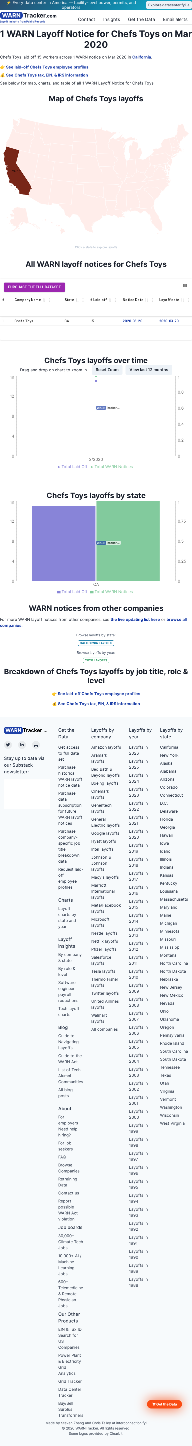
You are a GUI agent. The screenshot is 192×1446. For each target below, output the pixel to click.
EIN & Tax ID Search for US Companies (70, 1338)
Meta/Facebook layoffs (106, 908)
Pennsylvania (172, 1035)
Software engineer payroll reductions (68, 991)
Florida (166, 819)
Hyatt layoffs (103, 841)
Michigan (168, 923)
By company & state (70, 957)
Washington (171, 1107)
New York (169, 755)
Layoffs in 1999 (138, 1128)
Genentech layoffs (101, 808)
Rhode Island (172, 1043)
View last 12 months (149, 369)
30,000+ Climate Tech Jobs (70, 1241)
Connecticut (171, 795)
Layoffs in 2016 (138, 890)
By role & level (66, 971)
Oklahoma (169, 1019)
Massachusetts (174, 899)
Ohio (164, 1011)
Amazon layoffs (106, 747)
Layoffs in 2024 (138, 778)
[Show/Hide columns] (185, 286)
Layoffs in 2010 (138, 974)
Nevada (167, 1003)
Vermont (168, 1099)
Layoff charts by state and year (67, 917)
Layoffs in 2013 (138, 932)
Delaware (169, 811)
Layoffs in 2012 (138, 946)
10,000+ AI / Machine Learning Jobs (70, 1264)
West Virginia (172, 1123)
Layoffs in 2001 (138, 1100)
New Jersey (171, 987)
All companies (104, 1029)
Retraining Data (67, 1181)
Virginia (167, 1091)
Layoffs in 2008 (138, 1002)
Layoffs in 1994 (138, 1198)
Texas (165, 1075)
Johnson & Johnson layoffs (101, 863)
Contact (86, 19)
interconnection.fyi (131, 1423)
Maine (165, 915)
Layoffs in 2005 (138, 1044)
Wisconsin (169, 1115)
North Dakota (173, 971)
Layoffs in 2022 (138, 806)
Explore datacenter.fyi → (169, 5)
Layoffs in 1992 (138, 1226)
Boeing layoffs (104, 783)
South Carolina (174, 1051)
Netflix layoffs (104, 941)
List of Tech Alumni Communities (70, 1075)
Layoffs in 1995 (138, 1184)
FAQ (62, 1156)
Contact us (68, 1192)
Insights (111, 19)
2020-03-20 (132, 321)
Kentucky (168, 883)
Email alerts (175, 19)
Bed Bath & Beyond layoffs (105, 772)
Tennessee (170, 1067)
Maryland (169, 907)
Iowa (164, 843)
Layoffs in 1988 (138, 1282)
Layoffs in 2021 (138, 820)
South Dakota (173, 1059)
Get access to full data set (68, 753)
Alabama (168, 771)
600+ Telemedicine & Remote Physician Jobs (70, 1293)
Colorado (169, 787)
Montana (168, 955)
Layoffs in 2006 (138, 1030)
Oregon (167, 1027)
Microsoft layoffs (100, 922)
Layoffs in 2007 (138, 1016)
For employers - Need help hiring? (69, 1125)
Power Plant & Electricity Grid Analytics (69, 1364)
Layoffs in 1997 (138, 1156)
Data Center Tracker (69, 1392)
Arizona (167, 779)
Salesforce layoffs (101, 960)
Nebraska (169, 979)
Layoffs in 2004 (138, 1058)
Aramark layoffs (99, 758)
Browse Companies (69, 1167)
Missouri (168, 939)
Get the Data (141, 19)
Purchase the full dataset (34, 287)
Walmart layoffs (99, 1018)
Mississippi (170, 947)
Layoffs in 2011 (138, 960)
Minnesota (170, 931)
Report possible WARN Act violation (68, 1209)
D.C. (164, 803)
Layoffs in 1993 (138, 1212)
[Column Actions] (50, 300)
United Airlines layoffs (105, 1004)
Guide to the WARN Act (70, 1058)
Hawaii (166, 835)
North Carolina (174, 963)
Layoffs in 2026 (138, 750)
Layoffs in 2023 (138, 792)
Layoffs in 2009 (138, 988)
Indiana (167, 867)
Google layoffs (105, 833)
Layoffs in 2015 (138, 904)
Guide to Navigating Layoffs (68, 1041)
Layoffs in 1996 (138, 1170)
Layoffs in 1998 (138, 1142)
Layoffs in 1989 (138, 1268)
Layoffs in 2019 (138, 848)
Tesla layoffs (103, 971)
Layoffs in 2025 (138, 764)
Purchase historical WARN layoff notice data (70, 776)
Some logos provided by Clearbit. (96, 1433)
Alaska (166, 763)
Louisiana (169, 891)
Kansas (166, 875)
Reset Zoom (107, 369)
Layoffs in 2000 (138, 1114)
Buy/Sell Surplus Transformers (70, 1409)
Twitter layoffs (105, 993)
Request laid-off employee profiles (70, 878)
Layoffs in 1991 (138, 1240)
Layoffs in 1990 (138, 1254)
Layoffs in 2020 (138, 834)
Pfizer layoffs (103, 949)
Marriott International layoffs (103, 891)
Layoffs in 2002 (138, 1086)
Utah (164, 1083)
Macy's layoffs (105, 877)
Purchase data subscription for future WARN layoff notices (70, 808)
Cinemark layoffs (100, 794)
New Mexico (172, 995)
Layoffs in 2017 (138, 876)
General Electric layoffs (105, 822)
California (141, 57)
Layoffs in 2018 (138, 862)
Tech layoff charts (69, 1011)
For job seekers (65, 1145)
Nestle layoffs (104, 933)
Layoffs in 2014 (138, 918)
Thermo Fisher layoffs (104, 982)
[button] (164, 1404)
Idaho (165, 851)
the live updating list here (135, 619)
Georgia (167, 827)
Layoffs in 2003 (138, 1072)
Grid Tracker (70, 1381)
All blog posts (65, 1092)
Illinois (166, 859)
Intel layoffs (102, 849)
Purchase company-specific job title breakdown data (69, 846)
